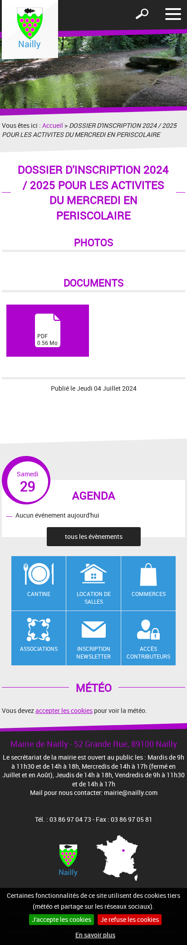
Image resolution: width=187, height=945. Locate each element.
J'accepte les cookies (61, 919)
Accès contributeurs (148, 652)
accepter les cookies (64, 710)
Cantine (38, 593)
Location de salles (94, 597)
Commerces (149, 593)
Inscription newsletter (93, 652)
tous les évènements (94, 536)
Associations (39, 648)
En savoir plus (95, 934)
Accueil (52, 125)
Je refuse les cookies (129, 919)
